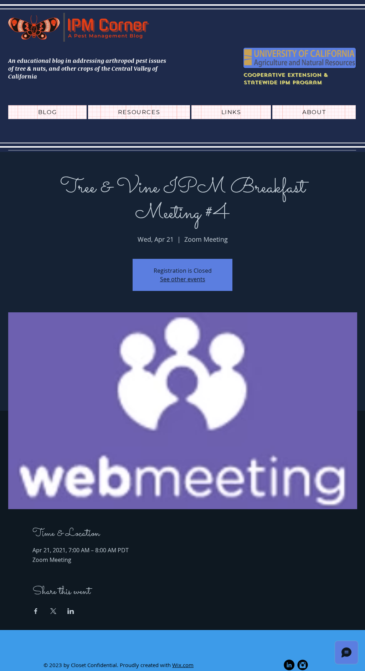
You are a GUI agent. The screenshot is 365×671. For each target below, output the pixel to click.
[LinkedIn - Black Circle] (289, 665)
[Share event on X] (53, 611)
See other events (182, 279)
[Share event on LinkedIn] (70, 611)
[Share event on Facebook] (35, 611)
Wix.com (183, 665)
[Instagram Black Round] (302, 665)
